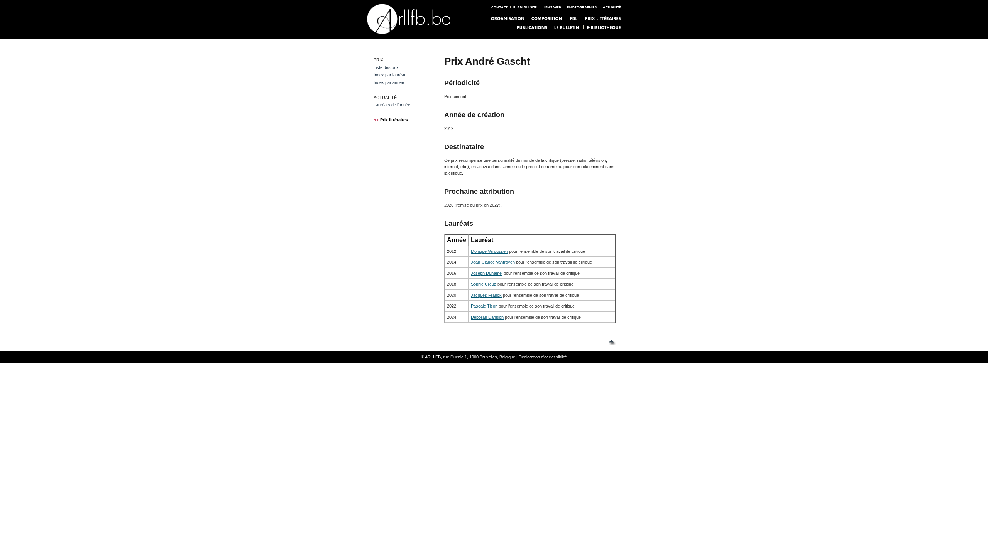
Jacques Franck (486, 295)
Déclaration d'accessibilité (543, 357)
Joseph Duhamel (486, 273)
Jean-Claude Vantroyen (493, 262)
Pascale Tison (484, 306)
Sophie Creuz (483, 284)
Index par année (389, 82)
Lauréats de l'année (392, 105)
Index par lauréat (389, 74)
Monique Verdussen (489, 251)
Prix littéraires (394, 120)
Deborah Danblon (487, 317)
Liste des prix (386, 67)
